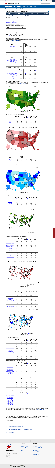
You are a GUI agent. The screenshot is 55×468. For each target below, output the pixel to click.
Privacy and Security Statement (37, 447)
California (10, 122)
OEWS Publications (16, 13)
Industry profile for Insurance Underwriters (11, 21)
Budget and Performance (24, 446)
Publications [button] (19, 6)
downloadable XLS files (40, 409)
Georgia (10, 161)
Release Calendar (45, 2)
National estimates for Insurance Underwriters (11, 20)
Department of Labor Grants (25, 447)
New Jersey (10, 203)
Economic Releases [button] (25, 6)
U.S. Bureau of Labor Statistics (13, 3)
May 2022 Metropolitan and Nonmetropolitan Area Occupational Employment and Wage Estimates (19, 429)
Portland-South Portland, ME (10, 300)
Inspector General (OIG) (24, 444)
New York (10, 120)
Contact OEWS (8, 462)
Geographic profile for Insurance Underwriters (11, 22)
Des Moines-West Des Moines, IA (10, 293)
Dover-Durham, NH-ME (10, 351)
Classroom (33, 441)
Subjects (10, 441)
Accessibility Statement (36, 454)
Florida (10, 123)
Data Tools (15, 441)
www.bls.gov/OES (8, 461)
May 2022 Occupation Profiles (10, 432)
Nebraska (10, 164)
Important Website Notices (36, 451)
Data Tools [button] (14, 6)
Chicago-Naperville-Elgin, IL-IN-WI (10, 246)
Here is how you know (21, 0)
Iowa (10, 160)
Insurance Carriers (12, 46)
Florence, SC (10, 299)
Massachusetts (10, 202)
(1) (9, 27)
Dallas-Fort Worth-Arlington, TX (10, 245)
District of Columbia (10, 199)
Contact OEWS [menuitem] (46, 13)
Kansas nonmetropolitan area (10, 371)
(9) (27, 117)
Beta (37, 441)
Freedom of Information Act (36, 446)
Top (54, 0)
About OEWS (39, 13)
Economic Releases (27, 441)
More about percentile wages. (37, 411)
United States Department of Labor (46, 0)
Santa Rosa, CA (10, 350)
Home (7, 441)
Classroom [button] (31, 6)
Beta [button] (35, 6)
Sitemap (33, 444)
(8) (25, 73)
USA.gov (22, 450)
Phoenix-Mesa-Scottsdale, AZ (10, 251)
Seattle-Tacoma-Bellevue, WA (10, 354)
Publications (20, 441)
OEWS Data (24, 13)
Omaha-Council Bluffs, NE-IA (10, 306)
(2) (9, 35)
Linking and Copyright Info (36, 450)
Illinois (10, 121)
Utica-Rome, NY (10, 301)
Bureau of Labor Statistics (8, 8)
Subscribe (49, 2)
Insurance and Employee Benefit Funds (12, 73)
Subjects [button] (9, 6)
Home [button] (6, 6)
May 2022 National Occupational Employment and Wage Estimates (15, 426)
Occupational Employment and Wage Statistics (19, 8)
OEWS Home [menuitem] (9, 13)
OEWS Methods (31, 13)
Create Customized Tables (15, 40)
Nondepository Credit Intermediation (12, 62)
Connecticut (10, 159)
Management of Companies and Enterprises (12, 49)
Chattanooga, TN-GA (10, 298)
